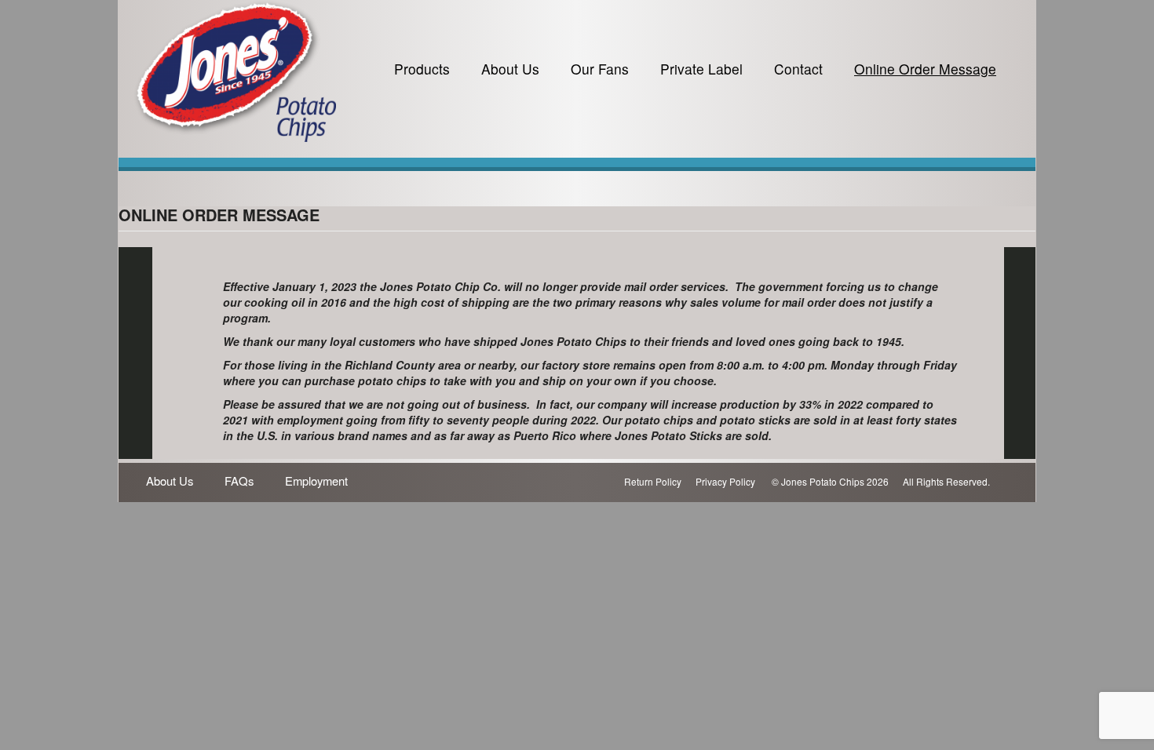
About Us (510, 68)
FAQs (239, 480)
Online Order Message (925, 68)
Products (422, 68)
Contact (798, 68)
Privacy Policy (725, 481)
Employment (316, 480)
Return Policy (652, 481)
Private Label (701, 68)
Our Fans (600, 68)
